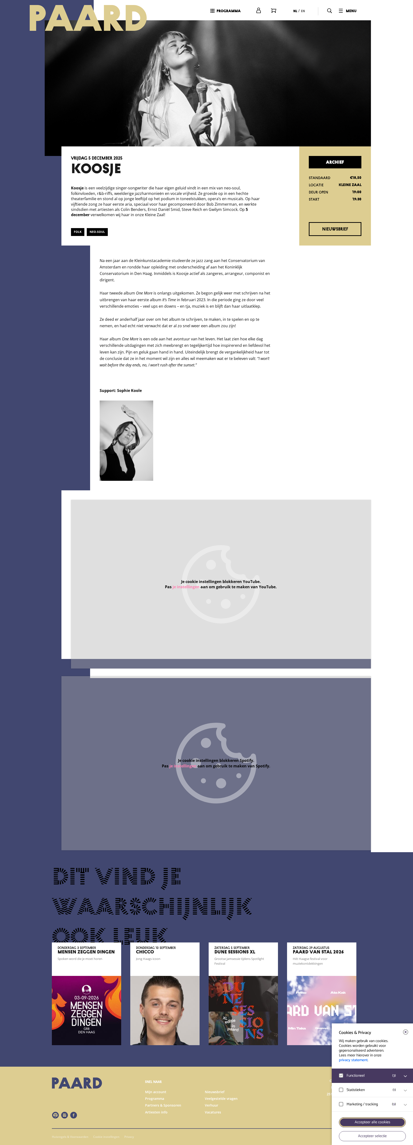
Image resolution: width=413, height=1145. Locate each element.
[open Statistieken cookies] (405, 1090)
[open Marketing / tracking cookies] (405, 1105)
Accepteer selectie (372, 1136)
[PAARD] (94, 18)
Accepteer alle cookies (372, 1122)
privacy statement (353, 1060)
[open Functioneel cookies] (405, 1076)
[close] (405, 1032)
